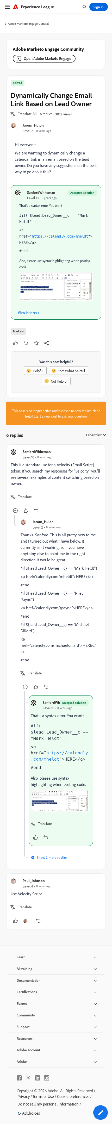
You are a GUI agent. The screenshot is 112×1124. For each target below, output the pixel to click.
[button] (27, 114)
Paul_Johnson (34, 880)
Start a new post (45, 416)
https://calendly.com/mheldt (60, 236)
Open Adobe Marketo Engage (47, 58)
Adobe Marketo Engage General (28, 24)
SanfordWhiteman (41, 192)
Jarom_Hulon (33, 125)
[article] (56, 482)
